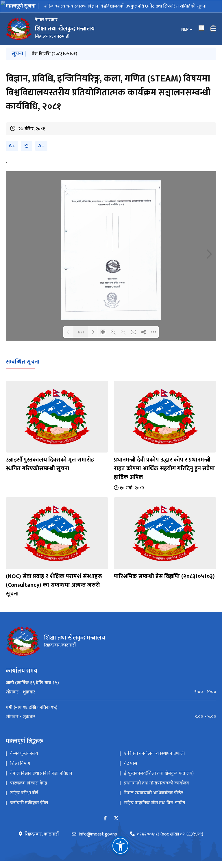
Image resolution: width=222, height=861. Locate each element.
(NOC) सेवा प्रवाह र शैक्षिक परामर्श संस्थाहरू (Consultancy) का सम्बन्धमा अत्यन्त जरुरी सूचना (54, 585)
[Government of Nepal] (19, 29)
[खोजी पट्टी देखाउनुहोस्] (201, 28)
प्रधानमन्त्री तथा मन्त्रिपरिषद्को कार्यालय (156, 783)
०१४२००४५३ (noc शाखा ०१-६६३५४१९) (170, 834)
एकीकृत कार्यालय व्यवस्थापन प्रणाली (154, 754)
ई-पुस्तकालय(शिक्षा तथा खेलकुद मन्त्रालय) (159, 773)
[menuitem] (111, 692)
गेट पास (130, 763)
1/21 (80, 332)
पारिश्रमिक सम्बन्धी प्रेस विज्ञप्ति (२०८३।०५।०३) (164, 576)
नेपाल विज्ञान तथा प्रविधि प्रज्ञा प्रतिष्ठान (41, 773)
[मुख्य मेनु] (213, 28)
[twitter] (116, 818)
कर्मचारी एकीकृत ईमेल (29, 803)
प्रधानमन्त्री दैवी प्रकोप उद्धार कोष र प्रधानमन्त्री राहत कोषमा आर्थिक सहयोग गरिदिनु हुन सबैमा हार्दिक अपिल (164, 468)
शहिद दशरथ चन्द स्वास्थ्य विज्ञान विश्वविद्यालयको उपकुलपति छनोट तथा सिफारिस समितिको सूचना (125, 6)
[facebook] (105, 818)
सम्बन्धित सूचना (23, 362)
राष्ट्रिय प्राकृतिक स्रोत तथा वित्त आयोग (154, 803)
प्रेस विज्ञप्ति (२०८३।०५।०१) (54, 54)
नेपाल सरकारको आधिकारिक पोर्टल (153, 793)
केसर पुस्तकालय (24, 754)
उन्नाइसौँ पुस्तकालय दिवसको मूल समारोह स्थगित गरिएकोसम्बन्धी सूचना (50, 464)
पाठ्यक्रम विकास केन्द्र (28, 783)
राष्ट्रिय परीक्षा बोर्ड (24, 793)
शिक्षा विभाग (20, 763)
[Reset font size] (26, 146)
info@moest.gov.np (98, 834)
